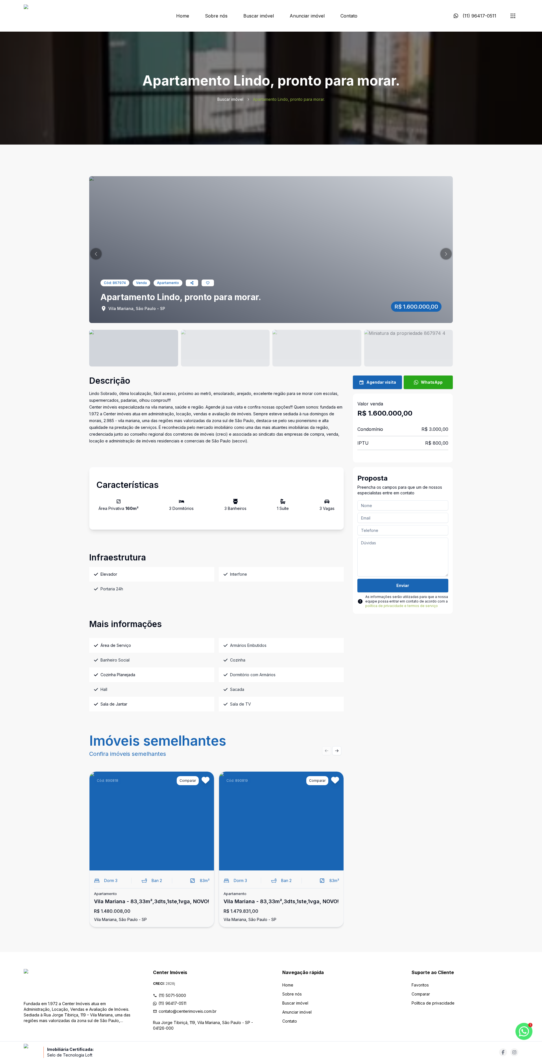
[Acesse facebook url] (503, 1052)
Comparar (421, 994)
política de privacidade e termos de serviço (401, 606)
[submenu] (513, 16)
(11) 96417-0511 (172, 1003)
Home (182, 16)
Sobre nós (216, 16)
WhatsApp (432, 382)
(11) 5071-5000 (172, 995)
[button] (96, 253)
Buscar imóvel (258, 16)
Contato (348, 16)
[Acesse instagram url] (514, 1052)
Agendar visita (381, 382)
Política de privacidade (433, 1003)
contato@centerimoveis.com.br (188, 1011)
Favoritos (420, 985)
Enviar (402, 585)
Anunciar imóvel (307, 16)
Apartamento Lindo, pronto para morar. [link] (289, 99)
